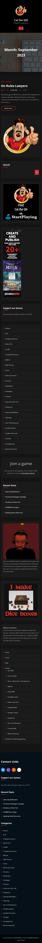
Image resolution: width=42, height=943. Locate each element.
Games (7, 668)
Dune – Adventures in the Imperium (19, 681)
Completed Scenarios (12, 355)
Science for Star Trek (11, 402)
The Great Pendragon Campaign (15, 497)
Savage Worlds (12, 707)
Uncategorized (10, 444)
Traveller (8, 439)
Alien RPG (11, 671)
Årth (6, 334)
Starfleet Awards (10, 428)
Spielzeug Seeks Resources (14, 513)
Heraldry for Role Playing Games (15, 739)
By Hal (3, 90)
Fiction (7, 370)
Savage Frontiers (13, 713)
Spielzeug (8, 418)
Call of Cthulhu (12, 676)
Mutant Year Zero (13, 702)
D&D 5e (7, 360)
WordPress (18, 938)
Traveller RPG (12, 728)
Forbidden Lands (13, 697)
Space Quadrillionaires (12, 492)
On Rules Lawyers (14, 86)
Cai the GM (21, 20)
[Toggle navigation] (21, 28)
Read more (8, 108)
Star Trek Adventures (12, 423)
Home (7, 652)
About (7, 658)
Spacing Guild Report (11, 412)
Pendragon (8, 391)
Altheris (7, 328)
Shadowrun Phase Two (12, 502)
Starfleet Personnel (11, 433)
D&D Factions (9, 365)
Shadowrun (8, 407)
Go (37, 172)
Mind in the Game (6, 81)
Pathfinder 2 (9, 386)
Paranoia (8, 381)
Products (8, 397)
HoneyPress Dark (32, 938)
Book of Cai (8, 344)
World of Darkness (11, 449)
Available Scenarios (11, 339)
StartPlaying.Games (28, 473)
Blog (6, 663)
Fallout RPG (11, 692)
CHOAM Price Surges (12, 507)
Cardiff (7, 349)
